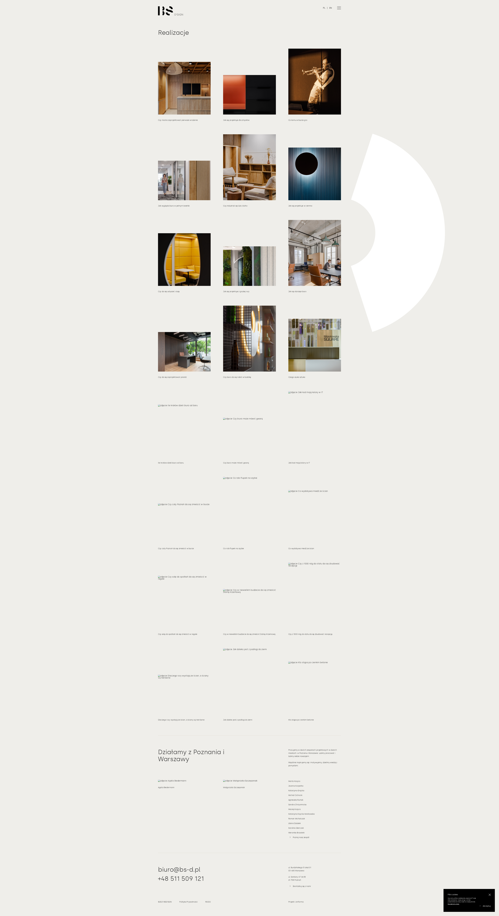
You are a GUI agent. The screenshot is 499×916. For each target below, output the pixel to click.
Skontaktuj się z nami (302, 886)
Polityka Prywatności (188, 902)
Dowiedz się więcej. (453, 904)
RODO (208, 902)
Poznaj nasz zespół (301, 837)
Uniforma (299, 902)
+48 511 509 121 (181, 878)
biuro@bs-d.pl (179, 869)
